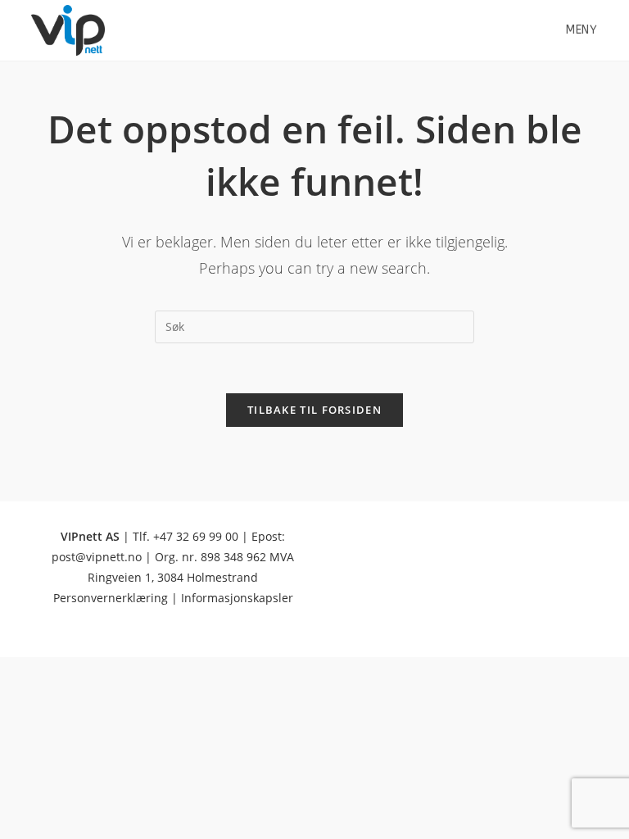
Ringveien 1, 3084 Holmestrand (173, 577)
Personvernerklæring (110, 597)
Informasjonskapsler (237, 597)
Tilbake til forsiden (314, 409)
